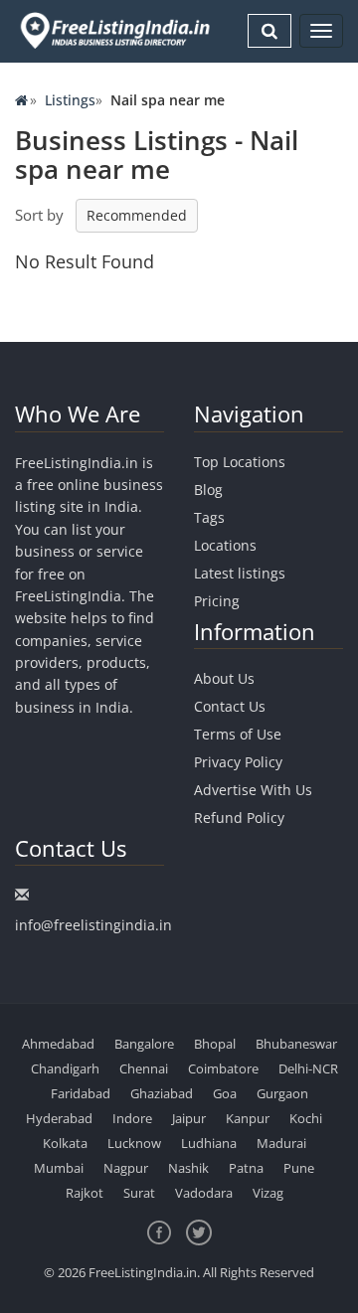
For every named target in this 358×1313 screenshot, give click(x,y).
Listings (70, 99)
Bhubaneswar (296, 1044)
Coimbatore (223, 1068)
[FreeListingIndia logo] (116, 30)
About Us (224, 678)
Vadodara (204, 1193)
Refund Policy (239, 817)
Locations (225, 545)
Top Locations (239, 461)
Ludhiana (209, 1143)
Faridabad (80, 1093)
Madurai (281, 1143)
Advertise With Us (253, 789)
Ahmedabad (58, 1044)
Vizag (268, 1193)
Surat (139, 1193)
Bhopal (215, 1044)
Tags (209, 517)
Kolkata (65, 1143)
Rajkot (84, 1193)
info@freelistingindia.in (93, 924)
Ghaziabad (161, 1093)
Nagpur (125, 1168)
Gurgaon (282, 1093)
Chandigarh (65, 1068)
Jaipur (189, 1118)
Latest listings (239, 573)
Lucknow (134, 1143)
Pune (298, 1168)
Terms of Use (237, 734)
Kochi (305, 1118)
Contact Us (230, 706)
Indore (132, 1118)
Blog (208, 489)
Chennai (143, 1068)
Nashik (188, 1168)
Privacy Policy (238, 761)
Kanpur (247, 1118)
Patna (246, 1168)
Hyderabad (59, 1118)
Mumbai (59, 1168)
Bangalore (144, 1044)
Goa (225, 1093)
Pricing (217, 600)
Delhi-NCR (308, 1068)
